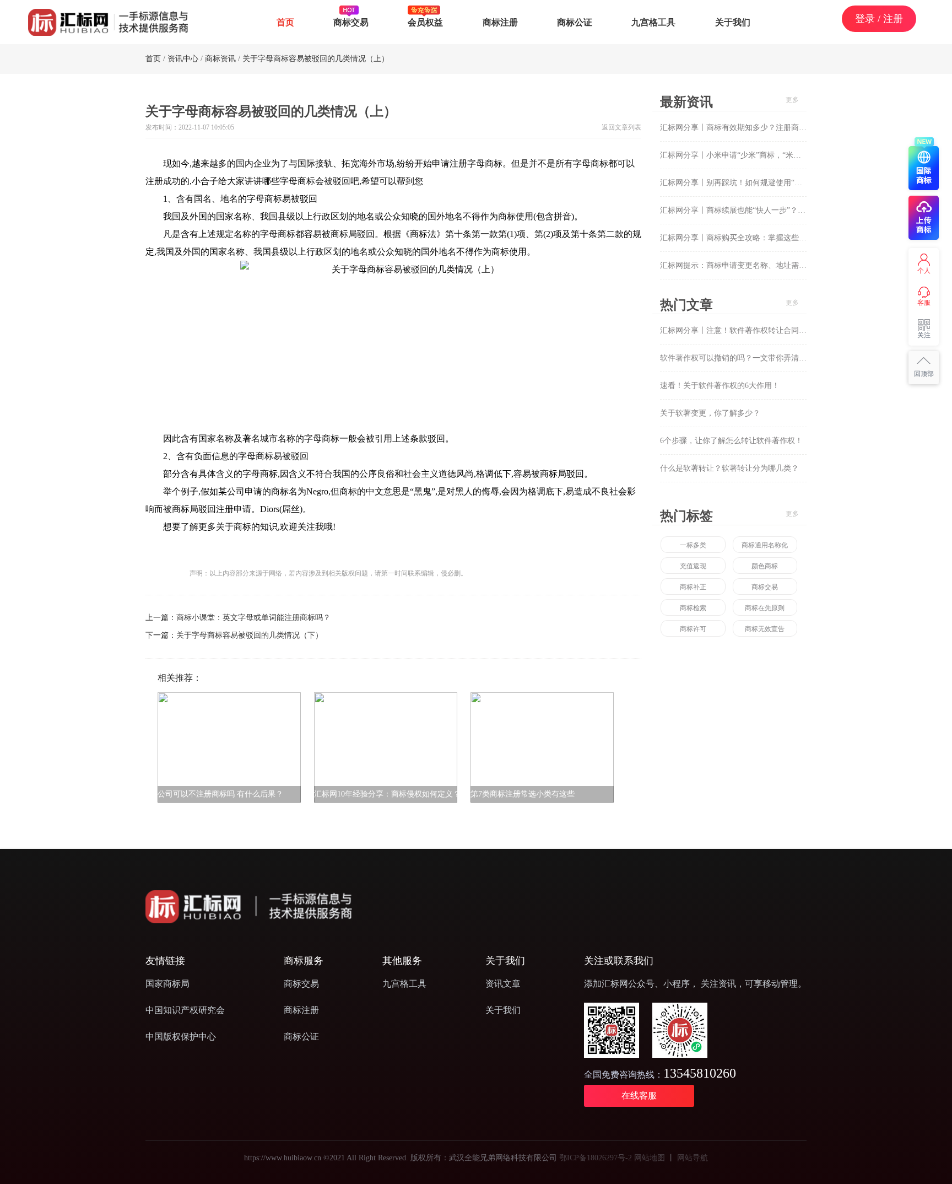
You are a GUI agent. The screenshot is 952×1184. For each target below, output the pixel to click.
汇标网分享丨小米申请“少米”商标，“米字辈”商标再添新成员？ (767, 155)
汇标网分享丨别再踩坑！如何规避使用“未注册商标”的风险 (759, 183)
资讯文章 (503, 983)
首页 (285, 22)
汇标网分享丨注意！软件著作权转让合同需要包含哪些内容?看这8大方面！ (787, 330)
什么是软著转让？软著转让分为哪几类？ (729, 468)
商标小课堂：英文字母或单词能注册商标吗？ (253, 617)
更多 (792, 100)
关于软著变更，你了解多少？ (710, 413)
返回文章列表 (621, 127)
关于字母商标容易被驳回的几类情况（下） (249, 635)
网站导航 (692, 1158)
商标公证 (574, 22)
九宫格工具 (653, 22)
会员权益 (425, 22)
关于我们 (732, 22)
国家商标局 (167, 983)
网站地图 (649, 1158)
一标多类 (693, 545)
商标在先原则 (765, 608)
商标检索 (693, 608)
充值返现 (693, 566)
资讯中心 (182, 59)
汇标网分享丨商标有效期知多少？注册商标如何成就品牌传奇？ (768, 127)
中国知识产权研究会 (185, 1010)
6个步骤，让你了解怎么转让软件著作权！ (731, 441)
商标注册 (500, 22)
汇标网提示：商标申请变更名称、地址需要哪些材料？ (752, 265)
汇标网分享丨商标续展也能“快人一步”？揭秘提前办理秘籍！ (763, 210)
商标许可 (693, 629)
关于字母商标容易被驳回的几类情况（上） (315, 59)
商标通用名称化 (765, 545)
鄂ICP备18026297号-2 (595, 1158)
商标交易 (351, 22)
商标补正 (693, 587)
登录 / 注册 (879, 18)
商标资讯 (220, 59)
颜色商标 (764, 566)
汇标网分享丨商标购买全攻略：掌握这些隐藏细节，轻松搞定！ (768, 238)
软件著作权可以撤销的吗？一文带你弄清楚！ (737, 358)
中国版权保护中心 (180, 1036)
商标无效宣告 (765, 629)
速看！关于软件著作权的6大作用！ (720, 385)
